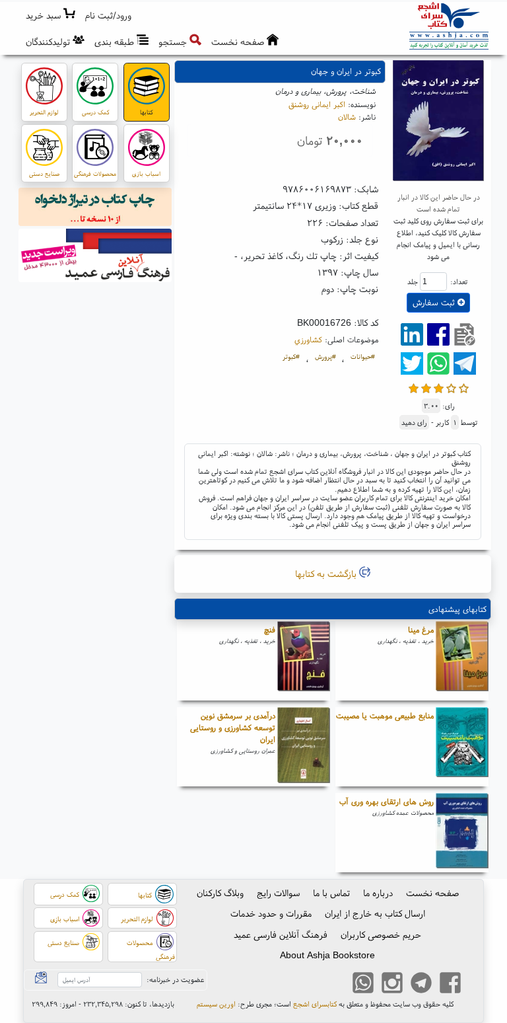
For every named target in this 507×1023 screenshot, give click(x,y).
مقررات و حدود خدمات (271, 913)
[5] (464, 387)
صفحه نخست (432, 892)
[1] (414, 387)
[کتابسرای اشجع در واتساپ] (363, 984)
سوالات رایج (278, 892)
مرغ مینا (421, 629)
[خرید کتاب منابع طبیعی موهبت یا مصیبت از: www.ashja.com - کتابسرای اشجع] (462, 746)
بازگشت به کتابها (327, 573)
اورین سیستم (216, 1004)
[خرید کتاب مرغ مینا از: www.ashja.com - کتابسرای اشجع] (462, 661)
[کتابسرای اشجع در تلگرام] (421, 984)
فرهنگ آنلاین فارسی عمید (280, 934)
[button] (109, 15)
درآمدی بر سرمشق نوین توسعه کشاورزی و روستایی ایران (232, 727)
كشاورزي (308, 339)
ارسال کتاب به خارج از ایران (375, 913)
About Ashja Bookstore (327, 955)
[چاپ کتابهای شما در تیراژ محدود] (95, 208)
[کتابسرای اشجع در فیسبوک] (450, 984)
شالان (347, 116)
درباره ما (378, 892)
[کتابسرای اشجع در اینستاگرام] (392, 984)
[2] (426, 387)
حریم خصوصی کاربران (381, 934)
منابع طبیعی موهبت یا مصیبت (385, 715)
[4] (451, 387)
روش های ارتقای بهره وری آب (386, 801)
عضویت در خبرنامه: (175, 979)
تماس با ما (331, 892)
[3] (439, 387)
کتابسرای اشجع (315, 1004)
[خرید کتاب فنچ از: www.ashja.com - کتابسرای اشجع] (303, 661)
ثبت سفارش (435, 302)
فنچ (269, 629)
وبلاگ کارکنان (220, 892)
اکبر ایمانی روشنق (316, 104)
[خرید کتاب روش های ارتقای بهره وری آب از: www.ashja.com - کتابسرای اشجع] (462, 832)
